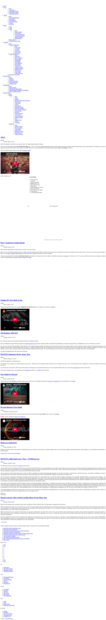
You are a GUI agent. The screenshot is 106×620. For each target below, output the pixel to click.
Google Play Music (17, 257)
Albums (5, 611)
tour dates (75, 367)
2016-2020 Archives (8, 568)
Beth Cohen (6, 594)
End (4, 561)
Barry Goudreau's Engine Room (13, 243)
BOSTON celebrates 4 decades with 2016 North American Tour (18, 533)
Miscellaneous (6, 583)
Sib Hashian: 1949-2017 (9, 333)
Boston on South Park (9, 443)
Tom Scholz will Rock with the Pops (11, 532)
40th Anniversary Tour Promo (10, 529)
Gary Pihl (5, 590)
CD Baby (66, 256)
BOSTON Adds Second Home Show (12, 528)
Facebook (27, 370)
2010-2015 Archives (8, 570)
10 (4, 559)
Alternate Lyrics (7, 616)
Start (4, 544)
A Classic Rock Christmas (9, 536)
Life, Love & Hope (7, 613)
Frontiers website (27, 150)
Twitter (39, 370)
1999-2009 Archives (8, 571)
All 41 (3, 137)
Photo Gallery (6, 604)
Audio (4, 602)
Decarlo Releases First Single (11, 407)
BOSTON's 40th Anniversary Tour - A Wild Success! (20, 459)
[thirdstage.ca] (8, 3)
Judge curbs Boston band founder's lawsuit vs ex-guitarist (16, 538)
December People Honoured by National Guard (14, 534)
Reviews (5, 581)
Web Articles (6, 578)
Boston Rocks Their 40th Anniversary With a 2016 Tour (16, 530)
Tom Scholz (6, 589)
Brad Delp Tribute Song (8, 605)
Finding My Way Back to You (11, 300)
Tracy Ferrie (6, 593)
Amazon (24, 257)
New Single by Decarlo (9, 374)
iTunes (10, 257)
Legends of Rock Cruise (30, 343)
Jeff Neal (5, 591)
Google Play (56, 381)
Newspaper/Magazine (8, 577)
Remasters (5, 612)
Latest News (6, 567)
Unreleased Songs (7, 615)
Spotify (30, 257)
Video (4, 601)
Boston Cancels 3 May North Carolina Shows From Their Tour (24, 498)
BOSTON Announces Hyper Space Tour (15, 354)
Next (4, 560)
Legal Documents (7, 579)
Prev (4, 546)
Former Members (7, 595)
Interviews (5, 582)
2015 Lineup (6, 540)
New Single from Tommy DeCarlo (11, 537)
